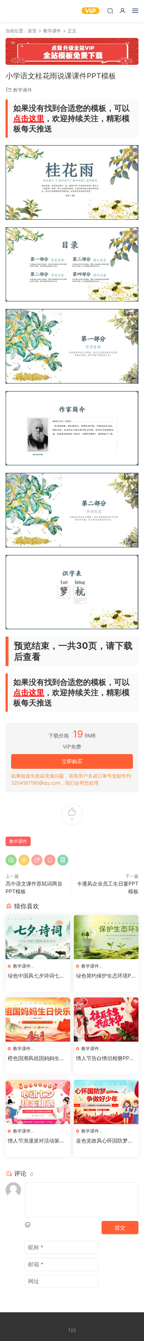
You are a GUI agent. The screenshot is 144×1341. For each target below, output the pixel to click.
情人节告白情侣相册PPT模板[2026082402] (104, 1058)
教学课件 (22, 90)
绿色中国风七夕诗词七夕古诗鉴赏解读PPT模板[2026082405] (37, 975)
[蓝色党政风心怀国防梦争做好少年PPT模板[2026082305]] (106, 1102)
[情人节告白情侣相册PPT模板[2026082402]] (106, 1019)
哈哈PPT (17, 11)
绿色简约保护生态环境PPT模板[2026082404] (105, 975)
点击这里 (28, 118)
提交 (120, 1227)
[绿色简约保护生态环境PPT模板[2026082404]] (106, 937)
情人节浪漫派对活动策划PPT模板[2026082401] (38, 1140)
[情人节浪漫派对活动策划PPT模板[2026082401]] (38, 1102)
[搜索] (110, 10)
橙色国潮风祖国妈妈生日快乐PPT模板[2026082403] (37, 1058)
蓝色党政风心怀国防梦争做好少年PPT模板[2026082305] (105, 1140)
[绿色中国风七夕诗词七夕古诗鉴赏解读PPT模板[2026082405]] (38, 937)
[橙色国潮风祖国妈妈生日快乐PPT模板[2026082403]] (38, 1019)
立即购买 (72, 761)
